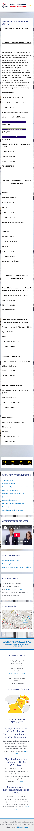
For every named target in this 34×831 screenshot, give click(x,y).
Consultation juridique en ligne (12, 510)
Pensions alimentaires (9, 500)
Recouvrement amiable (10, 490)
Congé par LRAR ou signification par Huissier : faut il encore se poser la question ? (16, 733)
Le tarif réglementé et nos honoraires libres (16, 567)
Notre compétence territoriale (12, 564)
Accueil (7, 641)
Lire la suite (20, 781)
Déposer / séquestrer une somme (13, 503)
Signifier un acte (7, 480)
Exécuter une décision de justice (13, 494)
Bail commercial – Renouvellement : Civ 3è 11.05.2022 (16, 790)
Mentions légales (23, 827)
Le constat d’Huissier (9, 484)
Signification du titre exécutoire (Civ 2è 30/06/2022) (16, 762)
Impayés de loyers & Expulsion (21, 643)
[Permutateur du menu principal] (30, 6)
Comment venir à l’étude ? (11, 561)
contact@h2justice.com (14, 589)
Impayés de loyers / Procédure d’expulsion (16, 487)
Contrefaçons (6, 507)
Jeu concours (6, 497)
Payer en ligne (17, 646)
